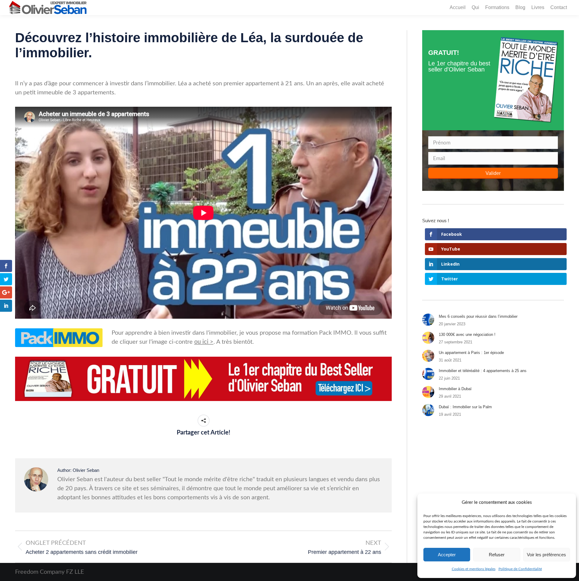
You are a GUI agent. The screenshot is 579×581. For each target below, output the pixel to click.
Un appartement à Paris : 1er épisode (471, 352)
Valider (493, 173)
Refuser (497, 554)
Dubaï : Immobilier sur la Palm (465, 407)
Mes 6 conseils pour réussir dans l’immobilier (478, 316)
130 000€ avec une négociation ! (467, 334)
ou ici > (204, 342)
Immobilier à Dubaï (455, 389)
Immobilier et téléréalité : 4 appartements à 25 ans (483, 370)
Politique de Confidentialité (520, 569)
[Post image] (428, 320)
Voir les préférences (546, 554)
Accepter (447, 554)
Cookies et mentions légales (473, 569)
